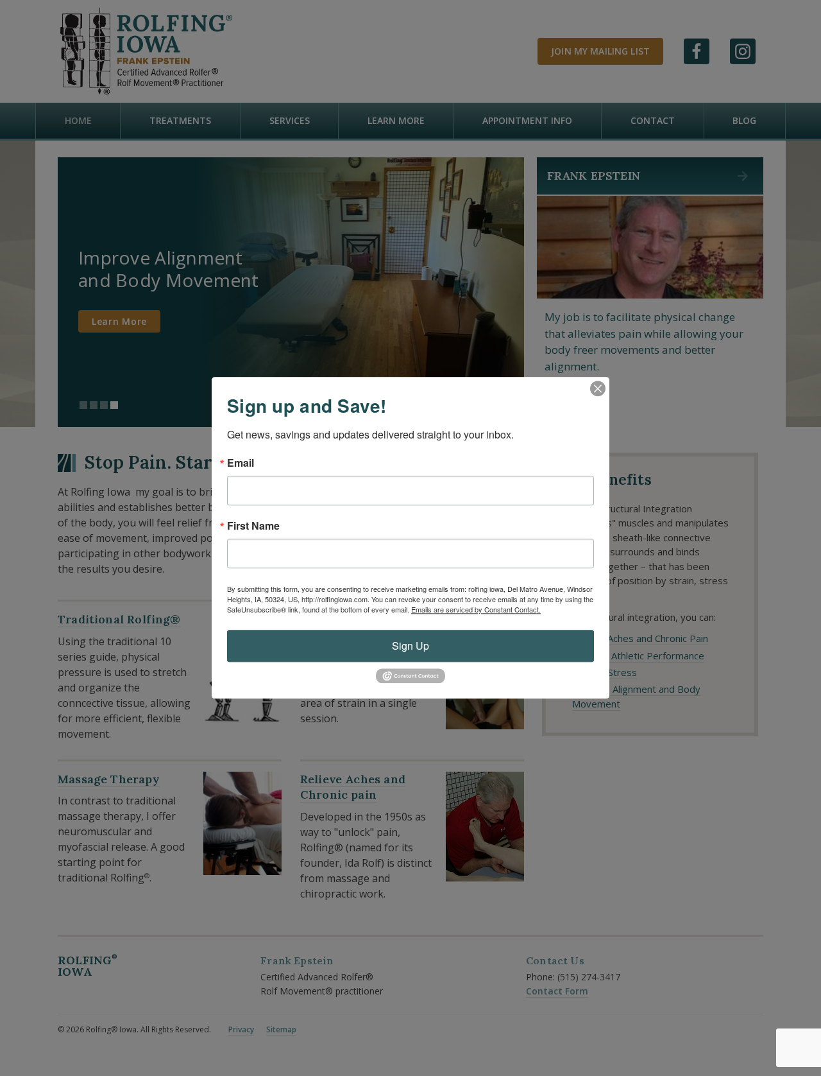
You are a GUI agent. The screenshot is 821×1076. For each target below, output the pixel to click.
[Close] (597, 388)
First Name (253, 526)
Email (240, 463)
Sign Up (410, 645)
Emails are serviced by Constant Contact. (476, 609)
